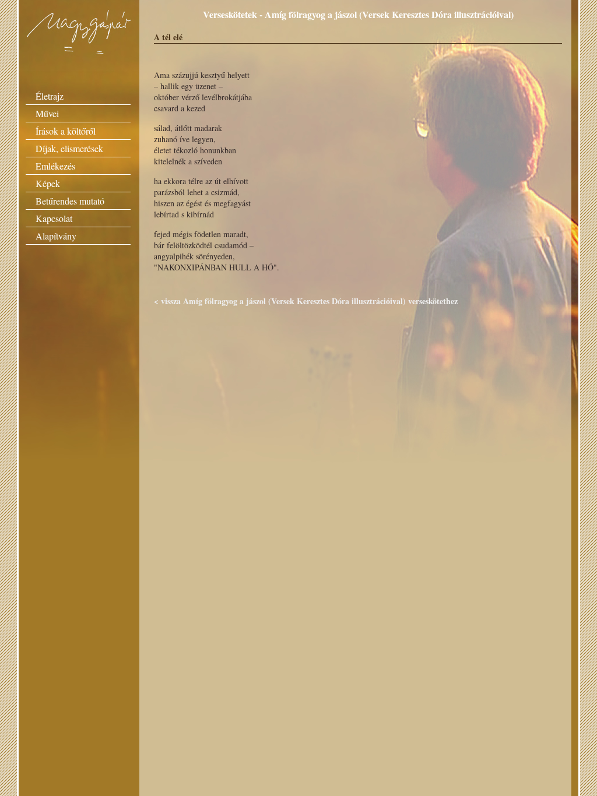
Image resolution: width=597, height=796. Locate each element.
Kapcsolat (54, 218)
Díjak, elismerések (69, 148)
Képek (48, 183)
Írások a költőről (66, 131)
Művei (47, 113)
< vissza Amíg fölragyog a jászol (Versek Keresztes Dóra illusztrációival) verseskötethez (306, 301)
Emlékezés (55, 166)
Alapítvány (56, 236)
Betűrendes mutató (70, 201)
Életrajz (50, 96)
